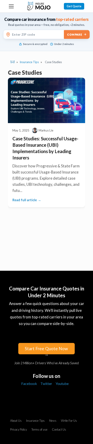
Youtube (62, 383)
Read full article (24, 200)
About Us (16, 420)
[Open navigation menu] (11, 6)
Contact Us (59, 429)
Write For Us (69, 420)
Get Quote (74, 6)
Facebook (29, 383)
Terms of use (39, 429)
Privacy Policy (18, 429)
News (52, 420)
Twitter (46, 383)
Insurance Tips (35, 420)
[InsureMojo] (39, 6)
